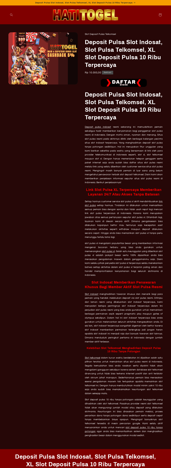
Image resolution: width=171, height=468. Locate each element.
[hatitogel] (124, 83)
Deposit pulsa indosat (98, 127)
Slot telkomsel (92, 357)
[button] (11, 15)
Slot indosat (91, 294)
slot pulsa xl (108, 251)
